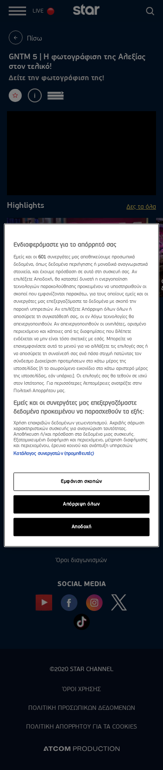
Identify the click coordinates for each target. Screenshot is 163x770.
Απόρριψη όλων (81, 504)
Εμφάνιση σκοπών (81, 481)
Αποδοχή (82, 526)
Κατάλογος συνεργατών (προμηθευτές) (53, 454)
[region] (81, 385)
